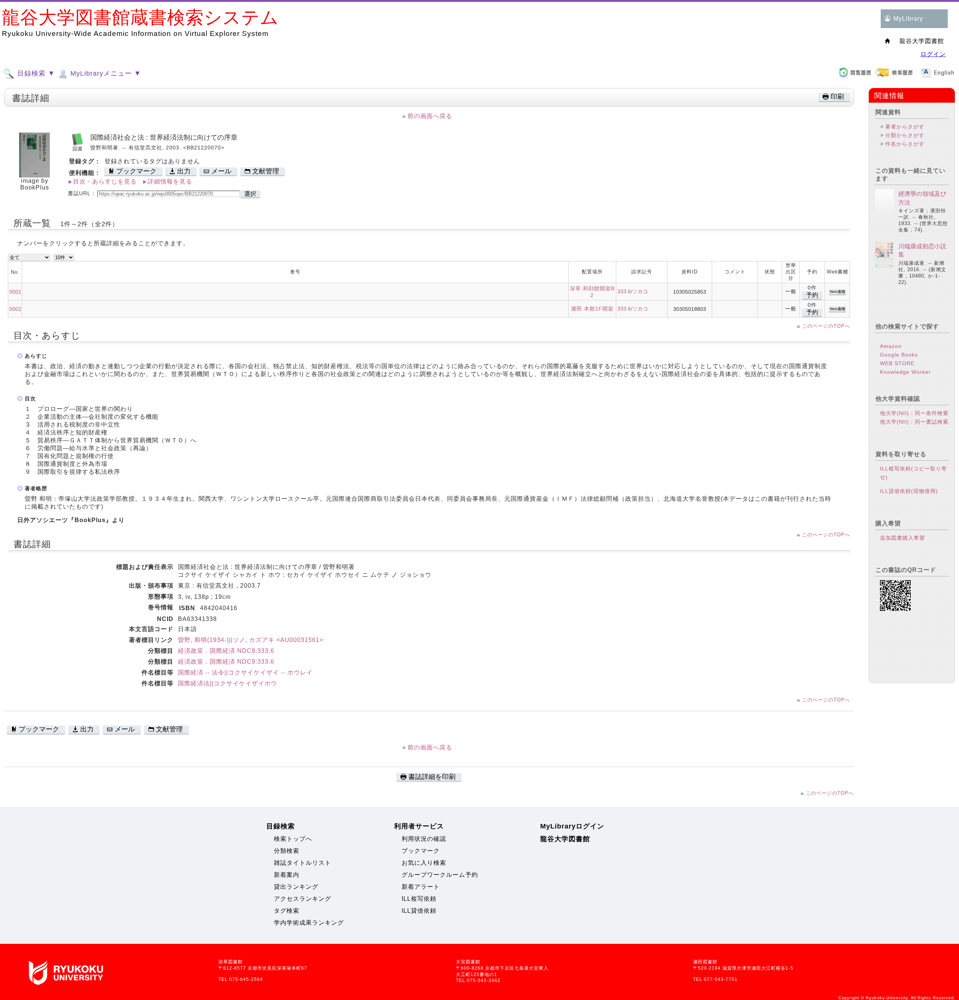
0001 (15, 292)
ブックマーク (421, 851)
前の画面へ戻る (430, 116)
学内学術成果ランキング (309, 922)
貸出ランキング (296, 887)
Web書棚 (837, 292)
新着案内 (286, 875)
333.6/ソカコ (632, 291)
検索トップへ (293, 839)
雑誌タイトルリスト (302, 863)
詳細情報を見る (170, 181)
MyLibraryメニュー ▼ (104, 73)
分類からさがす (905, 135)
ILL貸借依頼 (419, 910)
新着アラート (421, 887)
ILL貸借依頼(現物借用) (909, 491)
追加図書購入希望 (902, 538)
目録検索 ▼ (35, 73)
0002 (15, 309)
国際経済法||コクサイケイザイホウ (227, 683)
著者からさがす (905, 127)
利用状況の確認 (424, 839)
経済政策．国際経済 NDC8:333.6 (226, 651)
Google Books (899, 355)
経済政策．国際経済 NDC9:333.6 (226, 661)
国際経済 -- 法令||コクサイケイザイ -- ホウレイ (245, 672)
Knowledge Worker (905, 372)
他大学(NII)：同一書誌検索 (914, 422)
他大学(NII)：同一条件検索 (914, 413)
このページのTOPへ (826, 326)
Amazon (891, 346)
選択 (250, 194)
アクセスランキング (302, 899)
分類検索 (286, 851)
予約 (812, 295)
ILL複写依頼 (419, 899)
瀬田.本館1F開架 (592, 309)
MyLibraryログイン (572, 826)
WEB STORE (897, 363)
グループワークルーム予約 (440, 875)
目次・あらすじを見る (105, 181)
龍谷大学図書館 (565, 839)
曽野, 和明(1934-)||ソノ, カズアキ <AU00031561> (250, 640)
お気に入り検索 (424, 863)
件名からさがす (905, 144)
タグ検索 (286, 910)
